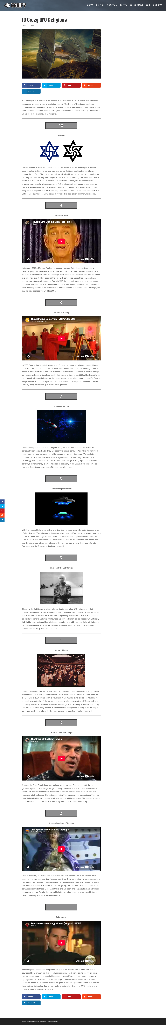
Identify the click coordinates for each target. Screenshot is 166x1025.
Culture (100, 6)
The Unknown (136, 6)
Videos (90, 6)
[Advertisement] (127, 51)
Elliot (26, 25)
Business (157, 6)
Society (111, 6)
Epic (148, 6)
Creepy (123, 6)
